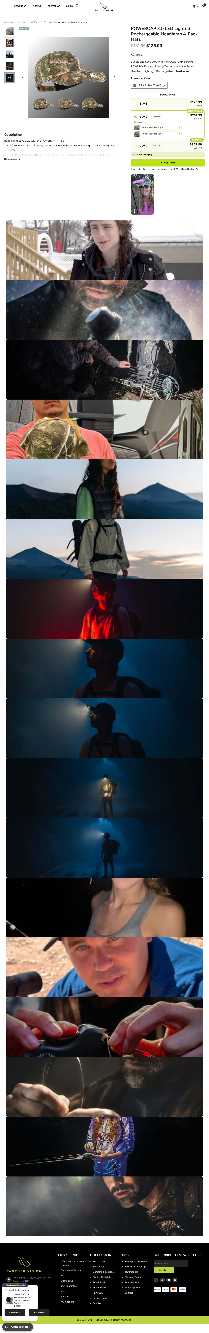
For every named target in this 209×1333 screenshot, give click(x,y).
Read (10, 159)
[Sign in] (195, 6)
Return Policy (132, 1282)
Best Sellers (99, 1261)
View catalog (7, 6)
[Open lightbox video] (142, 194)
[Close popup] (24, 1289)
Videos (64, 1291)
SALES (69, 6)
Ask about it (39, 1313)
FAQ (63, 1275)
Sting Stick (98, 1266)
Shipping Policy (133, 1277)
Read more (182, 71)
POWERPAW (54, 6)
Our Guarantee (69, 1285)
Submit (164, 1269)
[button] (22, 77)
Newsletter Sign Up (135, 1266)
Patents (65, 1296)
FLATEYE (37, 6)
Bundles (21, 22)
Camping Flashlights (104, 1271)
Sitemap (129, 1292)
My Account (67, 1301)
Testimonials (131, 1271)
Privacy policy (132, 1287)
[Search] (77, 6)
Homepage (9, 22)
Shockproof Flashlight (136, 1261)
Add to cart (169, 163)
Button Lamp (100, 1298)
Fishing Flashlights (102, 1277)
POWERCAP (20, 6)
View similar (14, 1313)
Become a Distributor (72, 1270)
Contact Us (67, 1280)
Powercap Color (141, 78)
